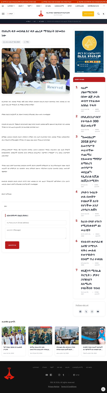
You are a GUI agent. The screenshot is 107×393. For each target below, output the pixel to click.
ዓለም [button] (29, 6)
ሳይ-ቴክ (59, 367)
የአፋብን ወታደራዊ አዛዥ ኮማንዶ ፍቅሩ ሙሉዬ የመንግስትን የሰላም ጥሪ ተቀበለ (92, 250)
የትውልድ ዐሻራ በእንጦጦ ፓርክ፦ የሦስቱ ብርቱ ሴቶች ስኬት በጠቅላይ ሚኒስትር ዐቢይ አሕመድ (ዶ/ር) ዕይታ (66, 348)
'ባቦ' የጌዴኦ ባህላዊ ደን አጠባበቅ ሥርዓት (12, 348)
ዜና (35, 21)
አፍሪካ (67, 367)
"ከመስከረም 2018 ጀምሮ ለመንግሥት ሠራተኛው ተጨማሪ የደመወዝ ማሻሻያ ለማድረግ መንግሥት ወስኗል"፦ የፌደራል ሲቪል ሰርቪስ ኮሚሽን (91, 159)
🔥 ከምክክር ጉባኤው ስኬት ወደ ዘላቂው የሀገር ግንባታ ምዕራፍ (45, 2)
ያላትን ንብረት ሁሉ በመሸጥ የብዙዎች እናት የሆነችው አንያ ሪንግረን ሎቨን (90, 201)
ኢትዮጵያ (36, 367)
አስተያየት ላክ (12, 245)
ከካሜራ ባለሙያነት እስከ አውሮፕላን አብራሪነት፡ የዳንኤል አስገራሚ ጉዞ (39, 348)
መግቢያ (28, 21)
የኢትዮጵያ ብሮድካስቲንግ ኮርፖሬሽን (58, 13)
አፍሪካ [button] (20, 6)
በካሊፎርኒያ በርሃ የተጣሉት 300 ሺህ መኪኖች (91, 121)
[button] (104, 5)
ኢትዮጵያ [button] (10, 6)
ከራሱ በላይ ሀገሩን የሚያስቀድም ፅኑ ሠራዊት (91, 225)
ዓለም (52, 367)
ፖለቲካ (44, 367)
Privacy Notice (53, 386)
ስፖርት (70, 6)
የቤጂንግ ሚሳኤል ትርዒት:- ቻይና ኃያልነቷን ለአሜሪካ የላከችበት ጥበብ (91, 279)
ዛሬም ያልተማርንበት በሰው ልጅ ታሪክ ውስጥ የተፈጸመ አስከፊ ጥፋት (90, 97)
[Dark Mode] (103, 14)
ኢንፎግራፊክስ (80, 6)
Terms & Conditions (68, 386)
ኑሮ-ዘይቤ (89, 367)
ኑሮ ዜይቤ (48, 6)
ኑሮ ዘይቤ (41, 21)
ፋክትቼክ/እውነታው (93, 6)
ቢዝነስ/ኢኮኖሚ (59, 6)
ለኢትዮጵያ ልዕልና (58, 15)
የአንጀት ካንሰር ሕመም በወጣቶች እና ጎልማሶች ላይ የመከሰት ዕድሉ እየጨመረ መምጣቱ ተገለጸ (93, 348)
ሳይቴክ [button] (38, 6)
